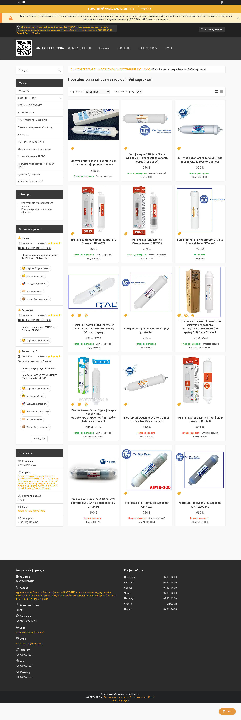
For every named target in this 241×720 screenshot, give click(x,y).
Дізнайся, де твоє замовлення (34, 149)
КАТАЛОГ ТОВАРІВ (85, 69)
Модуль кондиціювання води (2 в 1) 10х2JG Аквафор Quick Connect (93, 162)
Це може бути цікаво (29, 174)
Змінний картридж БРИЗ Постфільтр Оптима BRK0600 (200, 419)
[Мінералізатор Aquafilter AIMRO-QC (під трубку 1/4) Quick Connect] (200, 125)
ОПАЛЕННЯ (124, 48)
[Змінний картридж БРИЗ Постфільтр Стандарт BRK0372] (93, 210)
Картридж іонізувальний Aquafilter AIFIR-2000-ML (200, 504)
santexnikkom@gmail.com (32, 511)
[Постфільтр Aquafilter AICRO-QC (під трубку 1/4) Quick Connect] (146, 380)
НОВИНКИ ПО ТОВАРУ (30, 105)
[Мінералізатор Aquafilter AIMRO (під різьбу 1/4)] (146, 291)
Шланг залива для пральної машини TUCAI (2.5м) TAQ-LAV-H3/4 (40, 256)
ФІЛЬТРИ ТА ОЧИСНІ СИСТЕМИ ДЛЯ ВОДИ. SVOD (124, 69)
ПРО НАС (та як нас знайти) (33, 120)
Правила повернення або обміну (35, 127)
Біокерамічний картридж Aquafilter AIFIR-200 (147, 504)
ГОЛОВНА (23, 91)
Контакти (23, 134)
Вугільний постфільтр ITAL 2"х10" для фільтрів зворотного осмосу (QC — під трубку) (93, 328)
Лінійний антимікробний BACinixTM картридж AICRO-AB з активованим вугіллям (93, 503)
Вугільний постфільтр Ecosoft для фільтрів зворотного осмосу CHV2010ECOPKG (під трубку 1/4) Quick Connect (200, 327)
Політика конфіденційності (142, 697)
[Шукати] (59, 70)
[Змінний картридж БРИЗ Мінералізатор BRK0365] (146, 210)
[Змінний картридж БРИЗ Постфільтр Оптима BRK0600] (200, 380)
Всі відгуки (39, 438)
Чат (230, 711)
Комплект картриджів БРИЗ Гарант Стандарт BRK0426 (39, 328)
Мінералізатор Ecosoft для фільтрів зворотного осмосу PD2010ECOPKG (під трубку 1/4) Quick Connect (93, 416)
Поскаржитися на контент (116, 697)
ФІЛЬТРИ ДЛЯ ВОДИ (79, 48)
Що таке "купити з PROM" (31, 156)
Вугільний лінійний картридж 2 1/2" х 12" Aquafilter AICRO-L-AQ (200, 241)
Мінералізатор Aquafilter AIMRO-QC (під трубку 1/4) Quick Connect (200, 159)
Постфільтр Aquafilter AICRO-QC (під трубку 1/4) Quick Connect (146, 419)
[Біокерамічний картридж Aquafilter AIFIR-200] (146, 470)
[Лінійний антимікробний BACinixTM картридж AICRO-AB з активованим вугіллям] (93, 470)
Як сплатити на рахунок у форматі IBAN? (36, 165)
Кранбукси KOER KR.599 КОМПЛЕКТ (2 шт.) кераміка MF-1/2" (39, 376)
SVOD (169, 48)
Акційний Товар (26, 112)
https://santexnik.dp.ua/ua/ (30, 632)
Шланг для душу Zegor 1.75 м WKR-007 (39, 370)
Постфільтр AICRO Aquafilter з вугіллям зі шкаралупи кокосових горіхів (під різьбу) (146, 158)
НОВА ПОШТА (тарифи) (30, 181)
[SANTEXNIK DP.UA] (24, 48)
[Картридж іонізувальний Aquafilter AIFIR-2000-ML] (200, 470)
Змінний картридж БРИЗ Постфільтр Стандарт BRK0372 (93, 241)
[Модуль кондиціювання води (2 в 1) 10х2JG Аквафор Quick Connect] (93, 125)
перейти (146, 8)
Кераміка (104, 48)
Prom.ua (136, 694)
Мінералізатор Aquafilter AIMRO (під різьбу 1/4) (146, 330)
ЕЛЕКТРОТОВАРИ (148, 48)
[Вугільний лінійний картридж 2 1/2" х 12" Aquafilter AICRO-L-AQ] (200, 210)
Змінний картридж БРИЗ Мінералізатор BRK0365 (146, 241)
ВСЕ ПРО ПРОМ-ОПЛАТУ (31, 142)
